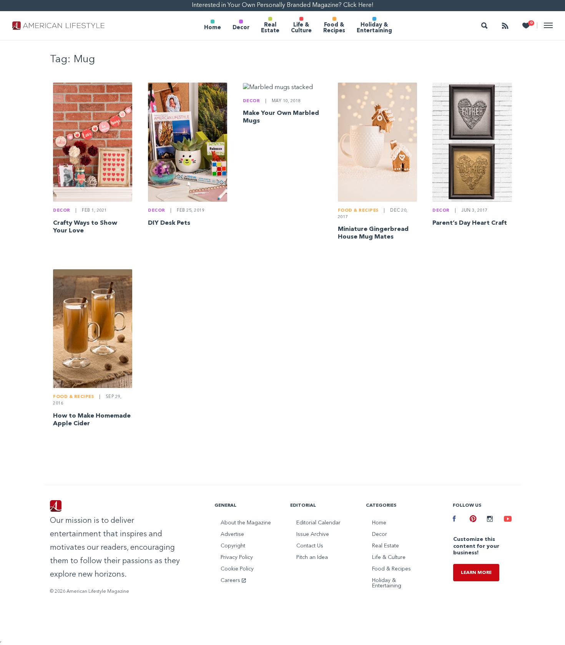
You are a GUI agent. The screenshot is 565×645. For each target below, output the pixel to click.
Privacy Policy (237, 557)
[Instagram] (489, 520)
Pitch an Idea (312, 557)
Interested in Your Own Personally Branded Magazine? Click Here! (283, 5)
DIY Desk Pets (169, 223)
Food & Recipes (334, 27)
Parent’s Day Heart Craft (469, 223)
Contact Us (309, 546)
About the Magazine (246, 523)
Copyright (233, 546)
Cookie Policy (237, 569)
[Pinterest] (472, 520)
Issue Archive (312, 534)
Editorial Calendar (318, 523)
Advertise (232, 534)
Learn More (476, 572)
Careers (231, 580)
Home (212, 28)
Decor (241, 28)
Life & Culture (301, 27)
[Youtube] (506, 520)
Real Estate (270, 27)
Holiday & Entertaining (374, 27)
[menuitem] (212, 25)
